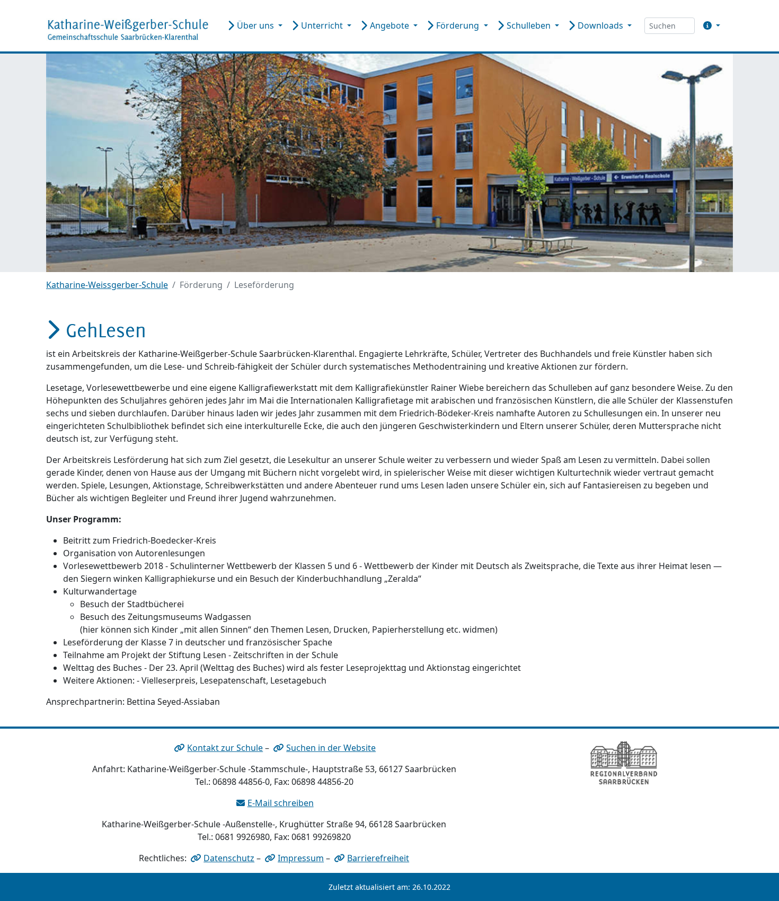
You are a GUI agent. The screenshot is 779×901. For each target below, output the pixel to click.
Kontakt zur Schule (225, 748)
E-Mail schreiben (280, 803)
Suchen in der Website (331, 748)
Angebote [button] (389, 25)
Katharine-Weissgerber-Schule (107, 285)
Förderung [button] (457, 25)
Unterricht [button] (322, 25)
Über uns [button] (255, 25)
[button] (709, 25)
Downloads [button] (600, 25)
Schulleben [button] (528, 25)
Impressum (301, 858)
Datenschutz (228, 858)
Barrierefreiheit (378, 858)
